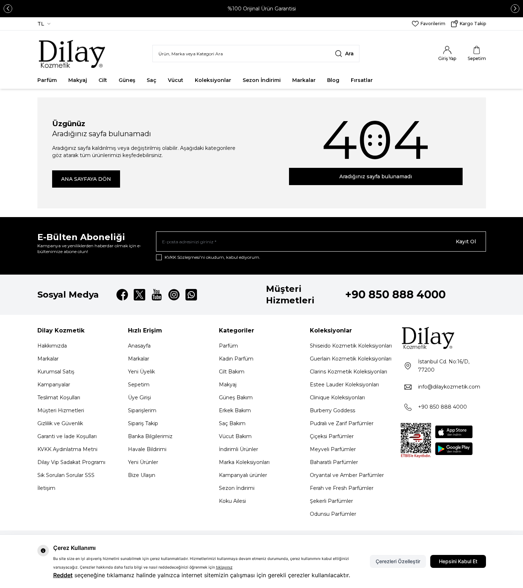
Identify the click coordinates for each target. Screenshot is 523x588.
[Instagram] (174, 294)
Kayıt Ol (466, 241)
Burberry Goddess (332, 410)
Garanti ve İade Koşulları (67, 436)
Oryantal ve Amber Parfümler (347, 475)
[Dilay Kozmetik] (443, 337)
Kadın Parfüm (236, 358)
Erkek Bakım (235, 410)
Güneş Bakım (236, 397)
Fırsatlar (362, 80)
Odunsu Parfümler (333, 514)
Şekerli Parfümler (331, 501)
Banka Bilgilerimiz (150, 436)
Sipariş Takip (143, 423)
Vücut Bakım (235, 436)
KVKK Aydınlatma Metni (67, 449)
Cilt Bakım (231, 371)
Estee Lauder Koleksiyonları (344, 384)
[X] (139, 294)
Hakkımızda (52, 346)
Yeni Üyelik (141, 371)
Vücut (175, 80)
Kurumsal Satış (55, 371)
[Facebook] (122, 294)
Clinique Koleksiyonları (337, 397)
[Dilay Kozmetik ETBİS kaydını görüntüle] (416, 440)
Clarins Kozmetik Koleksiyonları (348, 371)
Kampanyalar (53, 384)
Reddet (63, 575)
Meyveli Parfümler (333, 449)
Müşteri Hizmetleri (60, 410)
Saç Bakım (232, 423)
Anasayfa (139, 346)
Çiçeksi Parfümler (332, 436)
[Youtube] (156, 294)
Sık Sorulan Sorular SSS (66, 475)
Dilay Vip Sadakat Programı (71, 462)
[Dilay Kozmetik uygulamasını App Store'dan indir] (454, 432)
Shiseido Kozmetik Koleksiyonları (351, 346)
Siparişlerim (142, 410)
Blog (333, 80)
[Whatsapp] (191, 294)
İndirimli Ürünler (238, 449)
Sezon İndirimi (262, 80)
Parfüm (47, 80)
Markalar (304, 80)
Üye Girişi (139, 397)
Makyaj (77, 80)
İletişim (46, 488)
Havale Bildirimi (147, 449)
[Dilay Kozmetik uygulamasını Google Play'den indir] (454, 448)
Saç (151, 80)
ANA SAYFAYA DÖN (86, 179)
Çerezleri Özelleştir (398, 561)
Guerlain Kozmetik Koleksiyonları (350, 358)
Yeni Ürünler (143, 462)
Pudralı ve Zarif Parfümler (341, 423)
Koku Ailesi (232, 501)
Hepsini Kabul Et (458, 561)
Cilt (102, 80)
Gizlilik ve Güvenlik (60, 423)
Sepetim (139, 384)
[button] (8, 8)
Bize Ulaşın (141, 475)
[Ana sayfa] (72, 53)
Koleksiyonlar (213, 80)
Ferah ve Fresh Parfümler (341, 488)
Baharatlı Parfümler (334, 462)
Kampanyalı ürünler (243, 475)
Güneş (127, 80)
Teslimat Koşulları (58, 397)
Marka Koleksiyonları (244, 462)
